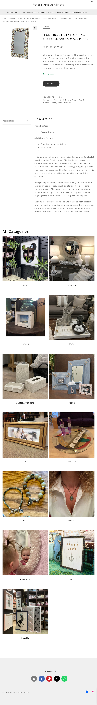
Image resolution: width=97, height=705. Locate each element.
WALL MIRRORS (64, 103)
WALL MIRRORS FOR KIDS (29, 19)
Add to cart (51, 83)
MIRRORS (47, 103)
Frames (33, 12)
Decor (54, 12)
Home (5, 19)
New (14, 12)
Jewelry (60, 12)
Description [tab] (8, 120)
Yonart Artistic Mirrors (48, 4)
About (9, 12)
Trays (28, 12)
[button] (35, 28)
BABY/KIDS (13, 19)
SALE (54, 103)
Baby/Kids (80, 12)
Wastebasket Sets (44, 12)
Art (24, 12)
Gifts (74, 12)
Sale (86, 12)
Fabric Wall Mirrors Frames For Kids (56, 19)
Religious (67, 12)
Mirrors (19, 12)
